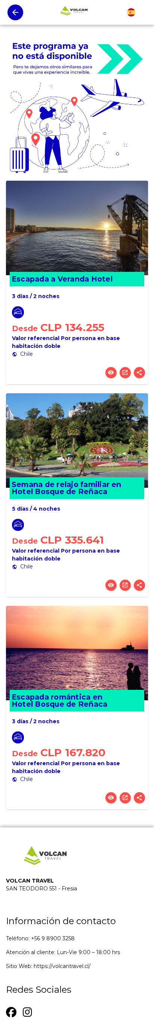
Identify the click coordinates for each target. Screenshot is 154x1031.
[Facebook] (11, 1011)
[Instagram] (27, 1011)
